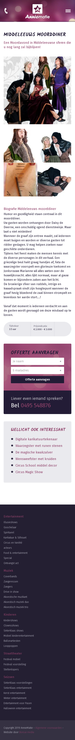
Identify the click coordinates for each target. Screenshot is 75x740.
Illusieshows (10, 522)
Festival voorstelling (15, 664)
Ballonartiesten (12, 640)
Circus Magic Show (29, 472)
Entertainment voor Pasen (18, 703)
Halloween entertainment (17, 708)
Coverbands (10, 576)
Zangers (8, 586)
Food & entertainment (15, 552)
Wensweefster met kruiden (35, 459)
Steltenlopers (11, 669)
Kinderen (10, 614)
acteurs (8, 547)
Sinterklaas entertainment (17, 687)
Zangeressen (11, 581)
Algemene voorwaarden (48, 727)
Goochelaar (10, 527)
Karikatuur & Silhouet (15, 537)
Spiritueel (9, 532)
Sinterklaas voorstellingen (18, 682)
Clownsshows (11, 625)
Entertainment (13, 516)
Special (8, 558)
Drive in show (11, 591)
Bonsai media (26, 732)
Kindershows (11, 620)
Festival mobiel (12, 659)
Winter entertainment (15, 698)
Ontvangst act (11, 563)
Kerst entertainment (14, 693)
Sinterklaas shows (13, 630)
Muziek (8, 570)
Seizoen (9, 677)
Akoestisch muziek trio (16, 607)
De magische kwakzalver (34, 452)
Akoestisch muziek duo (16, 602)
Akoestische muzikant (15, 596)
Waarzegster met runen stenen (38, 446)
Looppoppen (11, 646)
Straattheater (13, 653)
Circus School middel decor (36, 465)
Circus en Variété (13, 542)
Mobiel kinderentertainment (19, 635)
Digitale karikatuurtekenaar (36, 439)
